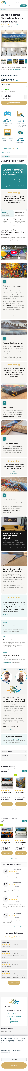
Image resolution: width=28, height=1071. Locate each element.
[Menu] (26, 2)
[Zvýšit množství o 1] (25, 96)
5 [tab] (16, 809)
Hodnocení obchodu (14, 933)
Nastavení (14, 1059)
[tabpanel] (7, 790)
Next (25, 771)
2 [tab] (12, 809)
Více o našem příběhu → (8, 729)
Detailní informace (15, 69)
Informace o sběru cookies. (8, 1050)
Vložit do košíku (15, 103)
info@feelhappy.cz (7, 662)
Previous (23, 771)
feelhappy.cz (15, 1021)
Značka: (5, 152)
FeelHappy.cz (15, 1019)
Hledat (23, 5)
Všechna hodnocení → (14, 207)
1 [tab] (11, 809)
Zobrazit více (14, 983)
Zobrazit (7, 804)
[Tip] (21, 783)
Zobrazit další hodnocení (20, 927)
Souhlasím (14, 1065)
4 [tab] (15, 809)
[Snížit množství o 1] (25, 98)
